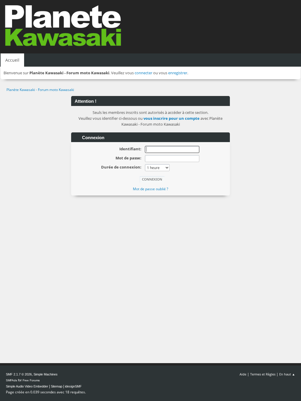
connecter (143, 72)
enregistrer (177, 72)
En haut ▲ (287, 374)
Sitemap (56, 386)
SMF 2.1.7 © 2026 (19, 374)
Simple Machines (46, 374)
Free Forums (31, 380)
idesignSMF (73, 386)
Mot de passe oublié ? (150, 188)
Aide (243, 374)
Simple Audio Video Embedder (27, 386)
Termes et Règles (262, 374)
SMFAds (11, 380)
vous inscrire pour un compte (171, 118)
